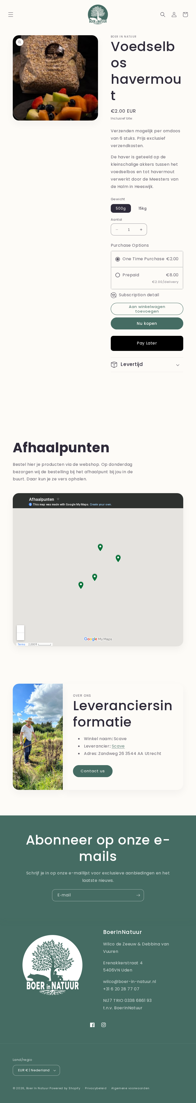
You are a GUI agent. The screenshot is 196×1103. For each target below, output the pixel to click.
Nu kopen (147, 323)
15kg (143, 208)
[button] (10, 14)
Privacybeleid (95, 1088)
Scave (118, 746)
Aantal (116, 219)
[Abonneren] (138, 895)
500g (121, 208)
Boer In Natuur (37, 1088)
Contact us (93, 771)
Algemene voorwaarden (130, 1088)
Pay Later (147, 343)
